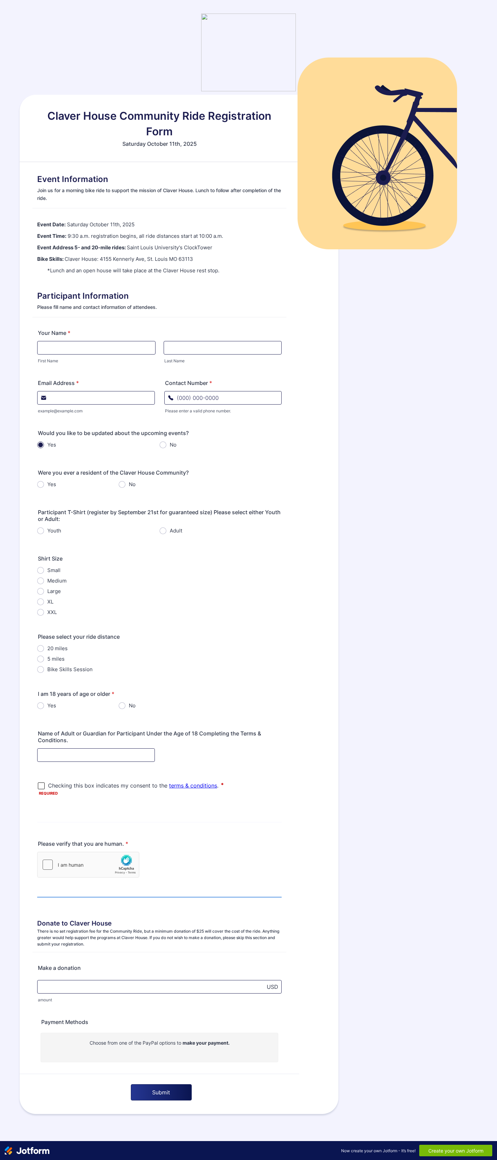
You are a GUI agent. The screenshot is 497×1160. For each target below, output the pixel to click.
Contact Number (188, 383)
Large (54, 591)
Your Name (54, 332)
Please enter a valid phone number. (198, 410)
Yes (51, 444)
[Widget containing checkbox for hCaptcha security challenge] (88, 865)
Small (54, 570)
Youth (54, 530)
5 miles (56, 659)
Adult (176, 530)
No (173, 444)
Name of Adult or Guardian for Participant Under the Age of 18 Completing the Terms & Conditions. (149, 737)
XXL (52, 612)
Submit (161, 1092)
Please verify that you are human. (83, 843)
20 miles (57, 648)
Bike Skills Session (70, 669)
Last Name (174, 360)
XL (50, 601)
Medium (57, 580)
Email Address (58, 383)
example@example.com (60, 410)
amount (45, 999)
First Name (48, 360)
